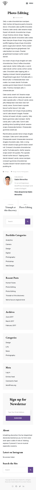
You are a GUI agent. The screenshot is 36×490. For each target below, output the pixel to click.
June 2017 (9, 317)
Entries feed (10, 377)
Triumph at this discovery (15, 295)
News (8, 351)
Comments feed (11, 381)
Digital (8, 253)
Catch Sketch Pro (20, 480)
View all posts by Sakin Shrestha (23, 193)
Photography (25, 171)
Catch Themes (27, 482)
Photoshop (10, 261)
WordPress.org (11, 385)
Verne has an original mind (15, 300)
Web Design (10, 266)
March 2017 (10, 321)
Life (7, 347)
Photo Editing (11, 287)
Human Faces (11, 283)
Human (19, 171)
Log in (8, 372)
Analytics (9, 240)
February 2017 (11, 325)
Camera (8, 244)
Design (7, 171)
